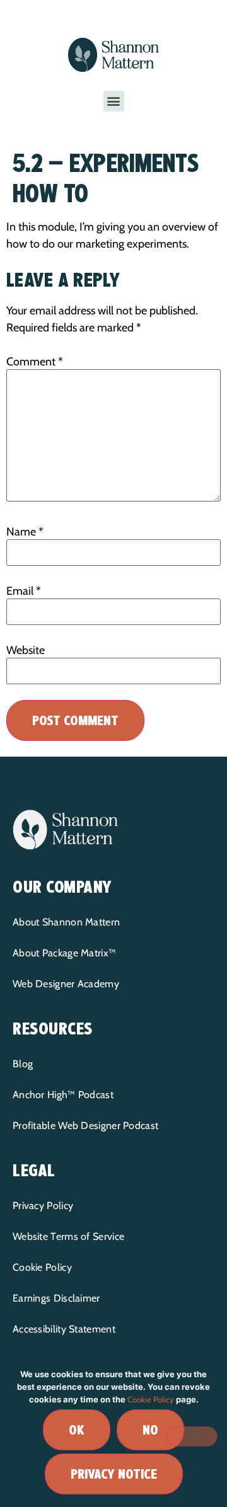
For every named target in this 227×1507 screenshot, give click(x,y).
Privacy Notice (114, 1474)
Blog (23, 1064)
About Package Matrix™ (64, 953)
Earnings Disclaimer (56, 1298)
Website (25, 650)
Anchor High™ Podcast (63, 1095)
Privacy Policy (43, 1206)
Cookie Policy (42, 1267)
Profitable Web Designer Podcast (85, 1126)
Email (23, 591)
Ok (76, 1430)
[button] (113, 101)
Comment (34, 361)
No (150, 1430)
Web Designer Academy (66, 984)
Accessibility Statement (64, 1329)
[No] (192, 1436)
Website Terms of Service (68, 1236)
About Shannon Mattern (66, 922)
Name (25, 531)
